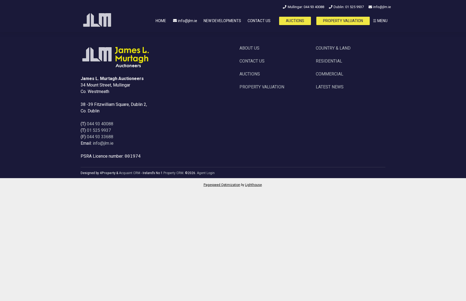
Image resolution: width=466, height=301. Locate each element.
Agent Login (206, 173)
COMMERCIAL (329, 74)
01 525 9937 (99, 130)
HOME (161, 21)
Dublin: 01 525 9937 (348, 7)
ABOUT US (249, 48)
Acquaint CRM (129, 173)
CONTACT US (259, 21)
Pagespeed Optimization (222, 185)
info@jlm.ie (381, 7)
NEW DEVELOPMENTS (222, 21)
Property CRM (173, 173)
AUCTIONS (295, 21)
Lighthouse (253, 185)
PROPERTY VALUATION (343, 21)
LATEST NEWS (330, 86)
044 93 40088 (100, 123)
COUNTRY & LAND (333, 48)
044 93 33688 (100, 136)
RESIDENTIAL (329, 61)
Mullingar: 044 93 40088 (305, 7)
